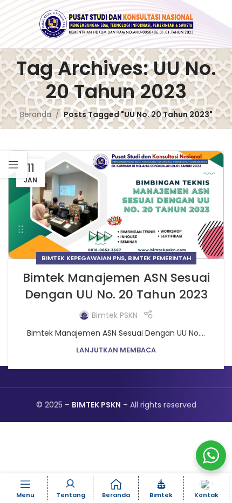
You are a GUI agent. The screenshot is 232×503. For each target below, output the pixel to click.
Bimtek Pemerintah (159, 258)
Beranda (35, 114)
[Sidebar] (13, 164)
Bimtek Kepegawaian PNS (83, 258)
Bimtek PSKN (115, 315)
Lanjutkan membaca (116, 350)
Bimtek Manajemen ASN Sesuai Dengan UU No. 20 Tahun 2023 (116, 286)
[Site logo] (116, 23)
